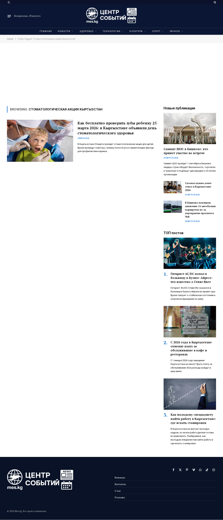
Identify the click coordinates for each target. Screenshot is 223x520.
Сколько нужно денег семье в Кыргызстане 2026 (198, 186)
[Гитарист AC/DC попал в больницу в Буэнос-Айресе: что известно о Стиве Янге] (190, 253)
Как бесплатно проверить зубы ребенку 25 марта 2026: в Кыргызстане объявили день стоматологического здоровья (117, 128)
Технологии (111, 31)
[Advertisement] (111, 74)
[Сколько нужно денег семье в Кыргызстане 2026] (173, 187)
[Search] (214, 2)
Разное (175, 31)
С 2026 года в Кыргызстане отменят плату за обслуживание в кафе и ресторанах (191, 348)
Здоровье (87, 31)
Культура (136, 31)
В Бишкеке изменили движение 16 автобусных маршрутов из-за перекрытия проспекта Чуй (200, 209)
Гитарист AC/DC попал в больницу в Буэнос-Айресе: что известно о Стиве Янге (191, 278)
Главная (46, 31)
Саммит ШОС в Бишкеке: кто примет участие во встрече (186, 151)
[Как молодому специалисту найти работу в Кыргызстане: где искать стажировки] (190, 394)
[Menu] (9, 16)
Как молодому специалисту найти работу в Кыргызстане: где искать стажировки (193, 419)
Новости (64, 31)
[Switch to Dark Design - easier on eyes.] (8, 2)
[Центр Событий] (111, 16)
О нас (118, 490)
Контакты (120, 484)
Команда (120, 477)
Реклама (120, 497)
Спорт (156, 31)
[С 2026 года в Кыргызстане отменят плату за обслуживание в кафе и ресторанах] (190, 321)
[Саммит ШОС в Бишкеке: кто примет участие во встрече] (190, 128)
